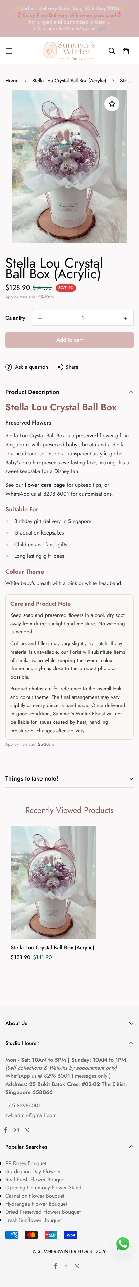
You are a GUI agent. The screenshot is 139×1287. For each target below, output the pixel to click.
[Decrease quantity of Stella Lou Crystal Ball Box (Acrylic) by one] (40, 318)
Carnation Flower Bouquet (34, 1196)
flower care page (45, 485)
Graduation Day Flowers (32, 1171)
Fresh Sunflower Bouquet (33, 1220)
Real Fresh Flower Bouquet (35, 1179)
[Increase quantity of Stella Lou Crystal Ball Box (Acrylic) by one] (125, 318)
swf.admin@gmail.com (30, 1115)
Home (12, 80)
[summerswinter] (69, 50)
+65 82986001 (23, 1106)
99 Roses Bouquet (25, 1163)
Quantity (15, 318)
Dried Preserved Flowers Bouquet (43, 1212)
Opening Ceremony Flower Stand (43, 1188)
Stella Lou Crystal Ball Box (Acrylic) (69, 80)
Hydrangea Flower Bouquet (36, 1204)
